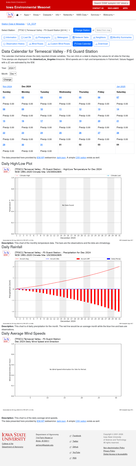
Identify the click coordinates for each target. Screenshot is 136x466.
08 (4, 109)
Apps (26, 14)
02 (23, 97)
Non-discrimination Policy (114, 447)
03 (41, 97)
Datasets (47, 14)
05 (80, 97)
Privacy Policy (109, 451)
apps (125, 8)
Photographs (44, 37)
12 (80, 109)
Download (103, 43)
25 (60, 132)
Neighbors (101, 37)
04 (60, 97)
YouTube (76, 452)
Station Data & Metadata (13, 23)
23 (23, 132)
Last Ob (27, 37)
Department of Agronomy (12, 446)
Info (57, 14)
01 (4, 97)
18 (60, 120)
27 (99, 132)
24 (41, 132)
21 (118, 120)
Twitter (75, 441)
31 (41, 144)
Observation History (15, 43)
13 (99, 109)
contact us (98, 8)
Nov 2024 (7, 86)
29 (4, 144)
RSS (74, 458)
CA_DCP (31, 23)
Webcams (108, 14)
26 (80, 132)
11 (60, 109)
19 (80, 120)
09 (23, 109)
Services (95, 14)
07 (118, 97)
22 (4, 132)
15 (4, 120)
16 (23, 120)
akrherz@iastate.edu (44, 445)
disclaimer (113, 8)
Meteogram (62, 37)
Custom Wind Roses (60, 43)
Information (11, 37)
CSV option (81, 157)
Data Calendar (84, 43)
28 (118, 132)
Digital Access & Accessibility (115, 454)
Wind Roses (37, 43)
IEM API (40, 157)
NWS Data (81, 14)
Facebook (76, 435)
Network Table (82, 37)
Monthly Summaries (122, 37)
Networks (67, 14)
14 (118, 109)
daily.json (61, 157)
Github (75, 446)
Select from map (103, 30)
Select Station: (8, 30)
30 (23, 144)
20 (99, 120)
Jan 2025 (121, 86)
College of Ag (7, 443)
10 (41, 109)
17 (41, 120)
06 (99, 97)
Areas (36, 14)
